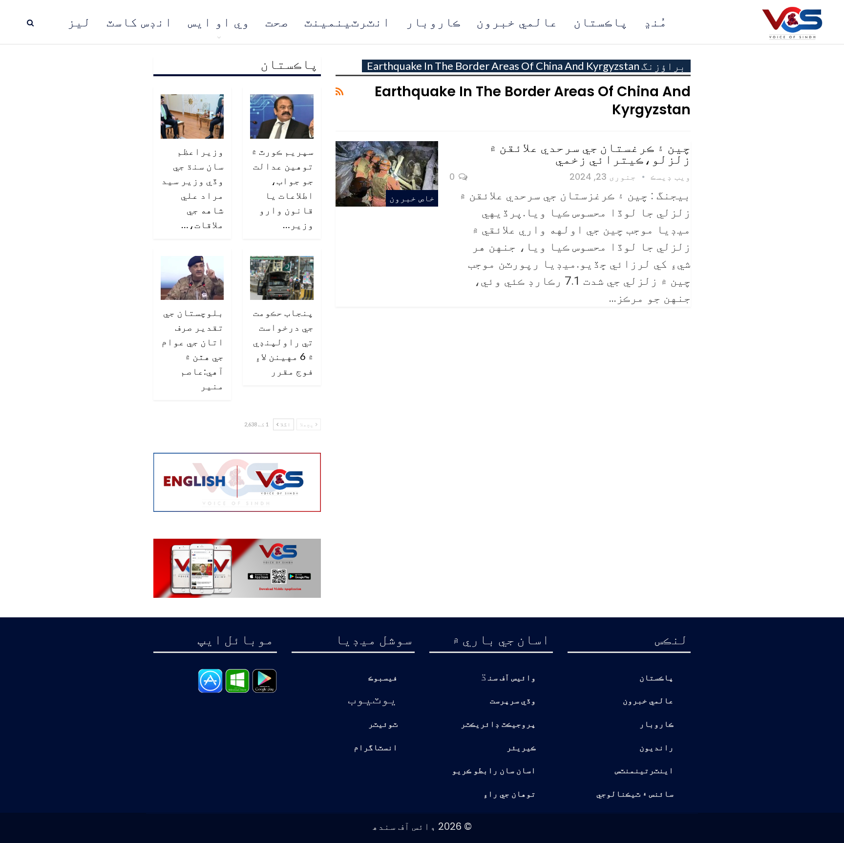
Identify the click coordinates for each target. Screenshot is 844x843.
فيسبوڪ (383, 678)
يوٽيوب (373, 698)
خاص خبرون (412, 198)
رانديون (656, 748)
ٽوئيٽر (383, 724)
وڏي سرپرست (513, 701)
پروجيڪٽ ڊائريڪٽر (498, 724)
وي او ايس (219, 22)
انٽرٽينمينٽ (347, 22)
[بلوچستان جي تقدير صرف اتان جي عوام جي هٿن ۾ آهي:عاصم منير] (192, 278)
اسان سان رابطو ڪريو (494, 771)
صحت (277, 22)
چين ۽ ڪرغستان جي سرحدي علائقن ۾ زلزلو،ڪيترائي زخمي (590, 153)
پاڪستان (600, 22)
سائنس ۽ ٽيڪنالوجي (635, 794)
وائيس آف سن (512, 678)
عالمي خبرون (517, 22)
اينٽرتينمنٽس (644, 771)
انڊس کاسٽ (139, 22)
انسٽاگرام (376, 748)
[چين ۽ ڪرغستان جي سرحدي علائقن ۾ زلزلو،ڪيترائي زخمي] (387, 174)
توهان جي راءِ (509, 794)
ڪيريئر (521, 748)
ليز (79, 22)
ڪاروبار (433, 22)
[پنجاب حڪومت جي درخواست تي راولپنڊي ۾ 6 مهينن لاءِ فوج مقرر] (282, 278)
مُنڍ (655, 22)
